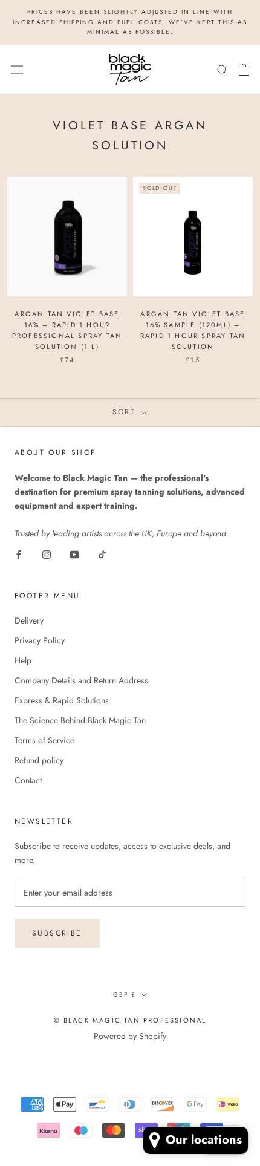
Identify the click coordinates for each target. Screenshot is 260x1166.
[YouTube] (74, 554)
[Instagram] (46, 554)
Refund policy (39, 760)
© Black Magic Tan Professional (130, 1020)
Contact (28, 780)
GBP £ (124, 994)
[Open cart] (244, 70)
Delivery (29, 620)
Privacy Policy (40, 640)
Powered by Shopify (130, 1036)
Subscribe (57, 933)
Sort (126, 411)
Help (23, 660)
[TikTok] (102, 554)
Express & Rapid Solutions (62, 700)
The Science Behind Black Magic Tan (80, 720)
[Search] (222, 69)
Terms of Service (44, 740)
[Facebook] (19, 554)
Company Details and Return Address (81, 680)
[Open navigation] (17, 69)
